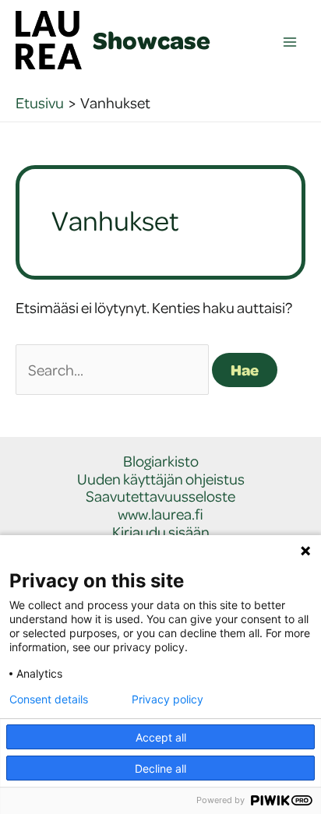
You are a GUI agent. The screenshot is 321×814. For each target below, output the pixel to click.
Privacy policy (167, 699)
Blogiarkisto (161, 461)
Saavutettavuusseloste (160, 497)
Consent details (48, 699)
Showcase (151, 40)
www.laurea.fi (160, 514)
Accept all (161, 737)
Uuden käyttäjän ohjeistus (161, 479)
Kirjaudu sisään (161, 532)
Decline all (160, 768)
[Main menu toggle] (290, 42)
